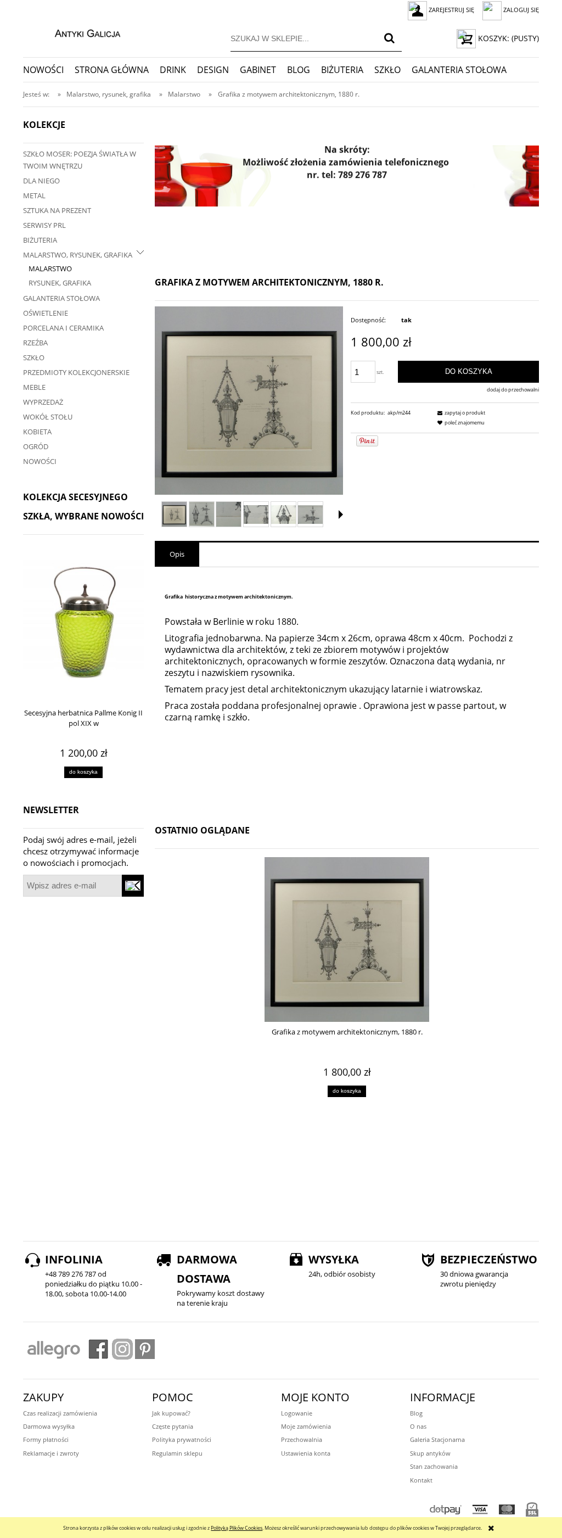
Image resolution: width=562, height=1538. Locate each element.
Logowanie (296, 1413)
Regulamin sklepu (177, 1453)
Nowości (40, 461)
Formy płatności (46, 1439)
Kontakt (421, 1480)
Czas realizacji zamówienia (60, 1413)
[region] (347, 176)
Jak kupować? (171, 1413)
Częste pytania (172, 1426)
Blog (416, 1413)
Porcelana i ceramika (63, 328)
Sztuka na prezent (57, 210)
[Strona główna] (76, 31)
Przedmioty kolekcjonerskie (76, 372)
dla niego (41, 181)
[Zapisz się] (133, 886)
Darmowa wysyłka (49, 1426)
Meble (34, 387)
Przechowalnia (301, 1439)
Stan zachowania (434, 1466)
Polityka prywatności (181, 1439)
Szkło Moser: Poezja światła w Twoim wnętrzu (79, 160)
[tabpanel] (347, 687)
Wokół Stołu (47, 417)
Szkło (33, 357)
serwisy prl (44, 225)
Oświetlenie (45, 313)
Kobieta (37, 432)
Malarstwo (50, 268)
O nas (418, 1426)
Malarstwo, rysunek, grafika (77, 255)
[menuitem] (49, 70)
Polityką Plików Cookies (236, 1527)
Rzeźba (35, 343)
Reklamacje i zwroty (51, 1453)
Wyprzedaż (43, 402)
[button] (341, 514)
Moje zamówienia (306, 1426)
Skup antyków (430, 1453)
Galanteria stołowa (61, 298)
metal (34, 195)
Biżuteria (40, 240)
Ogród (35, 446)
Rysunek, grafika (60, 283)
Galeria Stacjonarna (437, 1439)
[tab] (177, 555)
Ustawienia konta (305, 1453)
